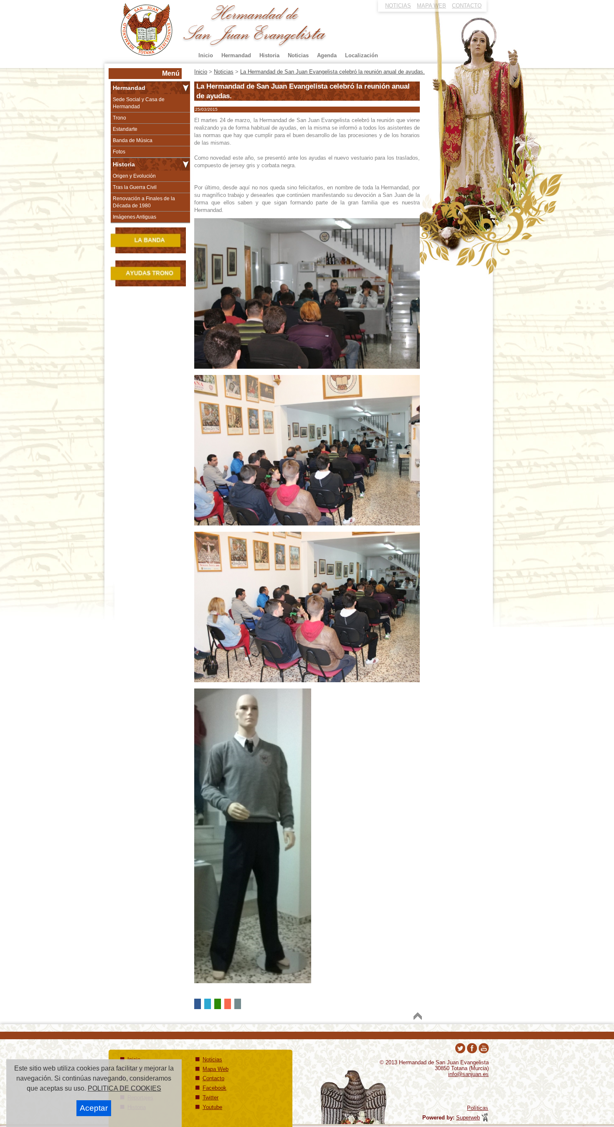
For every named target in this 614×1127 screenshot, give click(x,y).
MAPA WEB (431, 6)
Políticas (477, 1108)
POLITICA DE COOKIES (124, 1088)
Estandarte (125, 129)
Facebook (214, 1088)
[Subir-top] (418, 1016)
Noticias (212, 1059)
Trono (119, 117)
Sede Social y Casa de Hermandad (139, 103)
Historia (124, 164)
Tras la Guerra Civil (135, 187)
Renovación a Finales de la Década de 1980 (144, 202)
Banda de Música (132, 140)
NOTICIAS (398, 6)
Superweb (468, 1117)
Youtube (212, 1107)
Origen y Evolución (134, 175)
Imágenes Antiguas (134, 216)
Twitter (210, 1097)
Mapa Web (215, 1069)
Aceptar (94, 1108)
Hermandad (129, 87)
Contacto (213, 1078)
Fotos (119, 151)
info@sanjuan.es (468, 1074)
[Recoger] (186, 88)
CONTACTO (467, 6)
